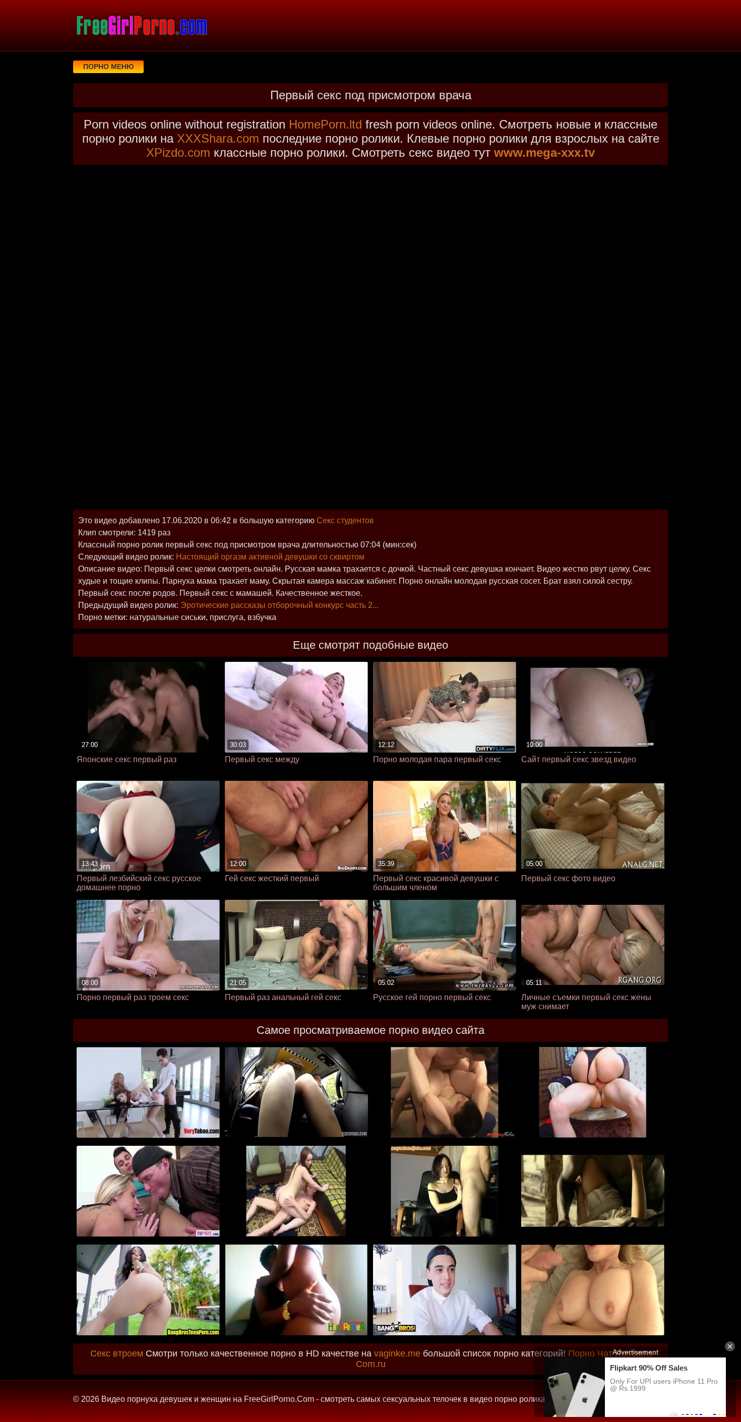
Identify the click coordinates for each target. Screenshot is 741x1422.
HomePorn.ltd (325, 124)
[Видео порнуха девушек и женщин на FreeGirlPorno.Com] (141, 25)
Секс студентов (345, 520)
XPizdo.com (178, 152)
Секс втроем (116, 1353)
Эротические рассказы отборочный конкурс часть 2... (279, 605)
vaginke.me (397, 1353)
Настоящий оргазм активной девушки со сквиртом (270, 556)
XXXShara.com (218, 138)
